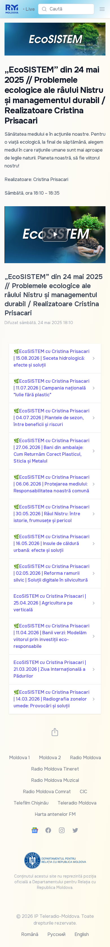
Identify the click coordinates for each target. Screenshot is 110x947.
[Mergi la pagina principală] (12, 9)
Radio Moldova (85, 758)
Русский (56, 934)
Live (29, 9)
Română (29, 934)
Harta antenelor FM (55, 814)
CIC (83, 792)
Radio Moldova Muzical (55, 780)
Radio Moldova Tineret (55, 769)
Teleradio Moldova (77, 803)
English (81, 934)
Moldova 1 (19, 758)
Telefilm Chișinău (31, 803)
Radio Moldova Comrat (47, 792)
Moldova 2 (50, 758)
